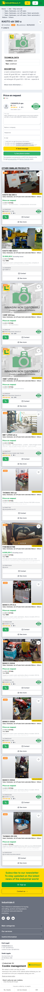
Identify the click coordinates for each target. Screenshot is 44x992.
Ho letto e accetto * (19, 143)
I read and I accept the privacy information (17, 141)
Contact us (21, 891)
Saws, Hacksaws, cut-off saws (15, 11)
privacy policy (12, 159)
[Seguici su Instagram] (3, 918)
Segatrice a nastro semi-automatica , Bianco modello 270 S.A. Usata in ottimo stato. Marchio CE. (21, 617)
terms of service (25, 159)
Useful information (9, 937)
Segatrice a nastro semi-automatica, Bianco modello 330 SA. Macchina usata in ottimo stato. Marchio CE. (21, 676)
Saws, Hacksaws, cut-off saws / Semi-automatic (22, 13)
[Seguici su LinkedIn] (13, 918)
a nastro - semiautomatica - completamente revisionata (19, 204)
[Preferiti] (40, 22)
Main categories (8, 926)
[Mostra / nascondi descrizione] (13, 85)
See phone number (23, 153)
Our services (7, 931)
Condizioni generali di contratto (25, 145)
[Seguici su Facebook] (8, 918)
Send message (23, 148)
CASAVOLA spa (17, 103)
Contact (26, 217)
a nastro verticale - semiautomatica (13, 388)
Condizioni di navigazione (23, 143)
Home (4, 9)
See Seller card (15, 109)
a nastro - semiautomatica (10, 325)
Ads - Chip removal (15, 9)
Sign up (23, 885)
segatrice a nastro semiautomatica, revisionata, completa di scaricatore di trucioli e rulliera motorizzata (21, 263)
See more (23, 222)
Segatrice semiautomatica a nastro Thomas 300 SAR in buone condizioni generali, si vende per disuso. (21, 503)
